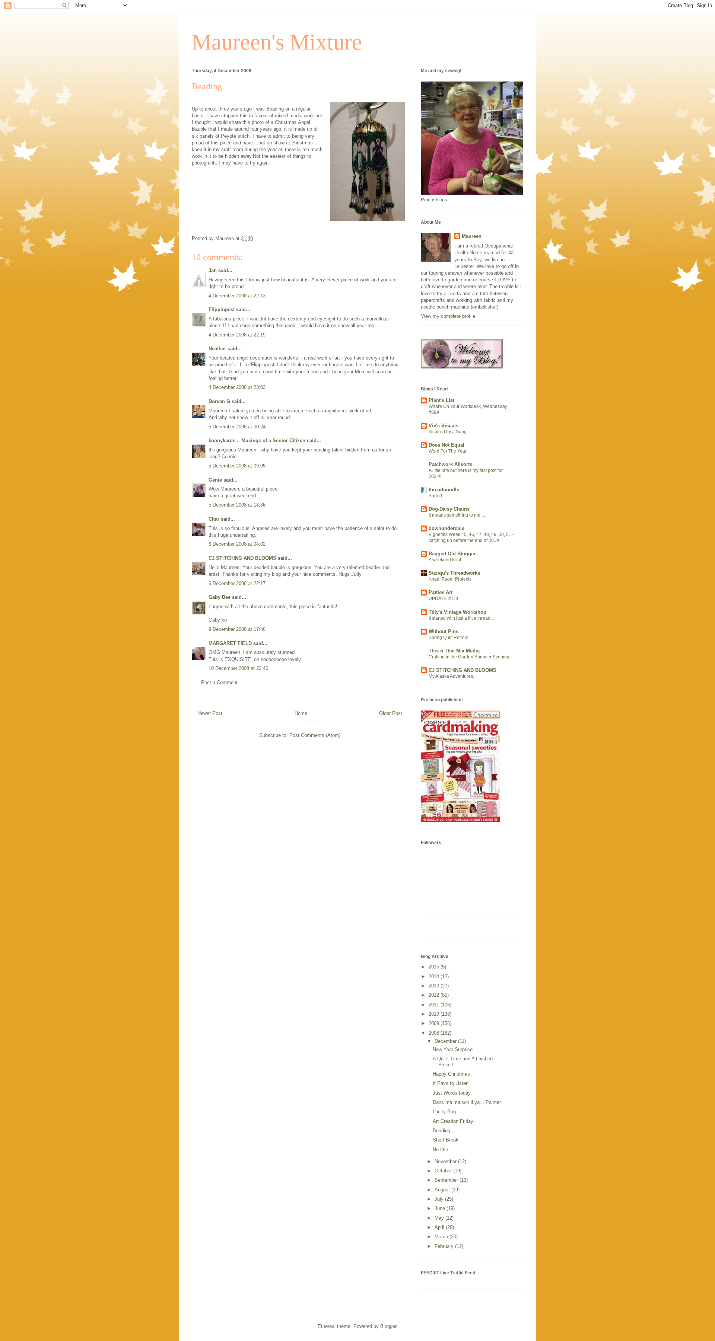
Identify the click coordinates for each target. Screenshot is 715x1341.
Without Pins (443, 631)
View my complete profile (448, 316)
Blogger (388, 1326)
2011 (435, 1005)
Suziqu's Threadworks (454, 573)
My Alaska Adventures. (451, 676)
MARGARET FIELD (230, 643)
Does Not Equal (446, 445)
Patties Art (440, 592)
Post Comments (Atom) (314, 735)
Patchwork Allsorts (450, 464)
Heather (217, 348)
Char (214, 519)
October (444, 1171)
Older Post (390, 713)
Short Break (445, 1140)
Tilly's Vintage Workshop (457, 612)
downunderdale (446, 528)
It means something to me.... (457, 515)
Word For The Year (448, 451)
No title (440, 1149)
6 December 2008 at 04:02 (237, 544)
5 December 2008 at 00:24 (237, 427)
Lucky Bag (444, 1111)
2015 (435, 967)
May (440, 1218)
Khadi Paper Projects (450, 579)
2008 (435, 1033)
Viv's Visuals (443, 425)
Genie (215, 480)
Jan (213, 270)
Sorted (435, 495)
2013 (435, 986)
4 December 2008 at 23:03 (237, 387)
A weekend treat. (445, 559)
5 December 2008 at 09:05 (237, 466)
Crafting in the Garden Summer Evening (469, 657)
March (442, 1236)
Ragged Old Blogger (452, 553)
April (440, 1227)
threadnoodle (444, 489)
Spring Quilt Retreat (448, 637)
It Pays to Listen (450, 1083)
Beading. (442, 1130)
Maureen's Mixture (277, 42)
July (440, 1199)
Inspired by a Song (448, 431)
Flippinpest (222, 309)
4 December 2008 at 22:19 (237, 335)
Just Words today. (452, 1093)
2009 (435, 1023)
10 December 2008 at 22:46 (238, 668)
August (443, 1189)
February (445, 1246)
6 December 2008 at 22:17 (237, 583)
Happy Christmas (451, 1074)
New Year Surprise (453, 1049)
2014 (435, 976)
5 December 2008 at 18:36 (237, 505)
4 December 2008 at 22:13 (237, 295)
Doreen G (219, 401)
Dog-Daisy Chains (449, 509)
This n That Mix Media (454, 651)
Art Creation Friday (453, 1121)
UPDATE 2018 (443, 598)
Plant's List (441, 400)
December (446, 1041)
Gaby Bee (220, 597)
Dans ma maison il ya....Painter (467, 1102)
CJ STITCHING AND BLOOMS (242, 558)
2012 (435, 995)
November (446, 1161)
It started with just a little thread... (461, 618)
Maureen (472, 236)
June (441, 1208)
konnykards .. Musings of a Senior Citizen (257, 440)
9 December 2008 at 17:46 (237, 629)
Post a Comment (219, 682)
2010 (435, 1014)
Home (301, 713)
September (447, 1180)
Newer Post (209, 713)
